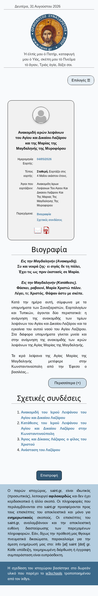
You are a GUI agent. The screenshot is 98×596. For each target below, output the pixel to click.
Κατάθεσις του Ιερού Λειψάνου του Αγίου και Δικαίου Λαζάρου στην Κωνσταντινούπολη (54, 428)
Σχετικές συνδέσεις (49, 220)
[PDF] (46, 230)
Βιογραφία (44, 214)
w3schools (54, 573)
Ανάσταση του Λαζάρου (40, 450)
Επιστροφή (49, 475)
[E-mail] (38, 230)
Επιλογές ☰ (81, 80)
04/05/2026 (44, 159)
